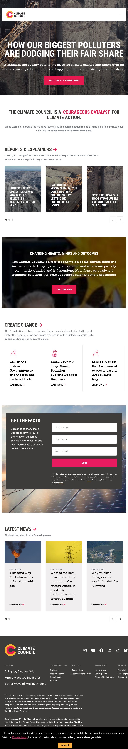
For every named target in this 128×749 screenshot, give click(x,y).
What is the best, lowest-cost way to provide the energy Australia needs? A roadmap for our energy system (63, 586)
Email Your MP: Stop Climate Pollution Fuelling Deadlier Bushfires (64, 370)
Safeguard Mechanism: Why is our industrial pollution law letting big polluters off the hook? (63, 195)
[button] (6, 220)
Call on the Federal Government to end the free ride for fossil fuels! (22, 370)
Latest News (18, 529)
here (89, 480)
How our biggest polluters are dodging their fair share (64, 49)
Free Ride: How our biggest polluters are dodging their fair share (104, 200)
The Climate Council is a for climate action (64, 114)
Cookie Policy (20, 737)
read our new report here (64, 80)
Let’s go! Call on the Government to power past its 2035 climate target (104, 370)
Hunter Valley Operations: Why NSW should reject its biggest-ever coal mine (22, 197)
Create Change (21, 325)
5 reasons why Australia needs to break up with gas (21, 579)
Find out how (64, 289)
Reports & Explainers (28, 149)
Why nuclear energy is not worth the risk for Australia (104, 579)
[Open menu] (120, 14)
